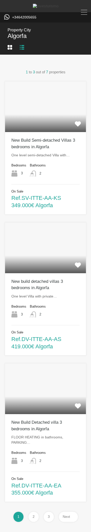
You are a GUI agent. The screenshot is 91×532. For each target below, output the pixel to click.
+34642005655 (24, 17)
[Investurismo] (45, 6)
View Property (45, 122)
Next (66, 517)
